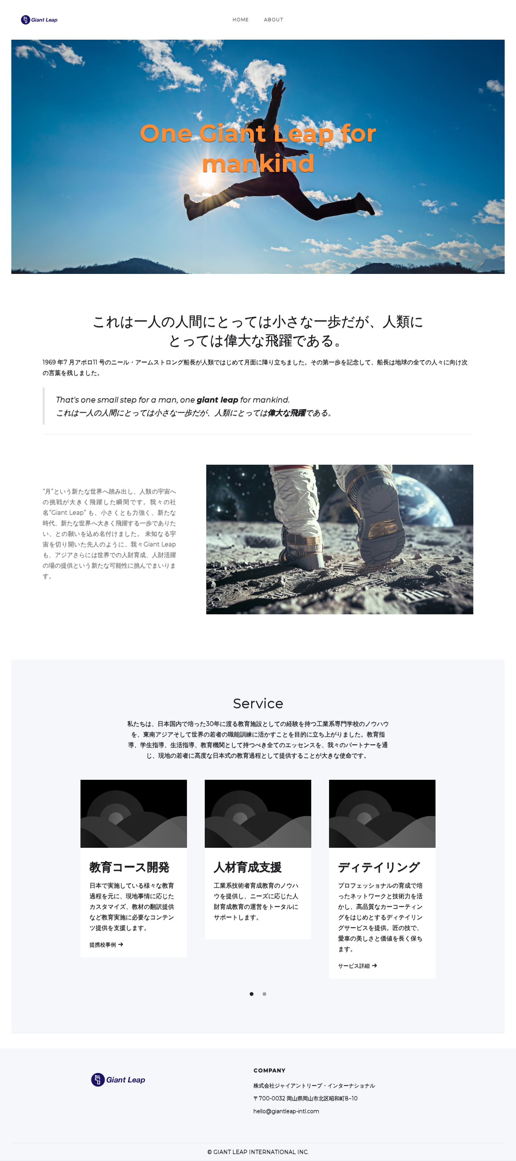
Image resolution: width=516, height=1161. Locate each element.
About (274, 19)
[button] (251, 994)
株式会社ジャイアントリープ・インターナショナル (314, 1085)
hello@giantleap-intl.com (286, 1111)
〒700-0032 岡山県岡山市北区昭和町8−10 (305, 1098)
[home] (39, 19)
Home (241, 19)
